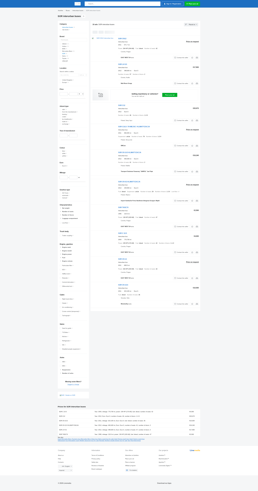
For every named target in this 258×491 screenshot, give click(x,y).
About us (61, 455)
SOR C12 (121, 105)
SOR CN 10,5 (123, 285)
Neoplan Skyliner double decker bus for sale (113, 440)
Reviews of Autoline (98, 465)
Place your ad (169, 95)
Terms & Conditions (98, 455)
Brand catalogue (97, 469)
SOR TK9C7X (123, 207)
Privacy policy (96, 459)
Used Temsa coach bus (121, 439)
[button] (192, 57)
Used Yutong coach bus (137, 439)
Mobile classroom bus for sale (89, 440)
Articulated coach (74, 440)
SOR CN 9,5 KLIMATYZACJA (129, 182)
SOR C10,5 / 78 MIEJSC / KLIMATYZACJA (134, 126)
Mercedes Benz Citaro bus (89, 439)
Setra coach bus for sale (106, 439)
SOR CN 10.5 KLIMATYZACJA (129, 152)
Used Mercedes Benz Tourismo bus (69, 439)
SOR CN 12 (122, 259)
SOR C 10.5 (122, 233)
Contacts (61, 462)
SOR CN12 (122, 38)
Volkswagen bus (63, 440)
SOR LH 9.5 (122, 64)
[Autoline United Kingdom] (65, 4)
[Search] (86, 4)
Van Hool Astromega (134, 440)
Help (59, 459)
